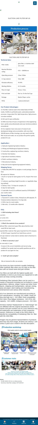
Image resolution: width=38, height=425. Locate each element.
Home (4, 422)
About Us (24, 422)
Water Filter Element (9, 404)
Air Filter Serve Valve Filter (11, 407)
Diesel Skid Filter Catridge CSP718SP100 (13, 383)
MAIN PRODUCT (9, 388)
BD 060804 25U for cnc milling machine (12, 381)
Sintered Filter (7, 415)
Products (14, 422)
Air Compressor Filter (9, 398)
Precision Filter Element (10, 396)
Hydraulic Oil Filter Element (11, 393)
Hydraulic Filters (8, 410)
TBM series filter (8, 413)
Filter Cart (6, 401)
